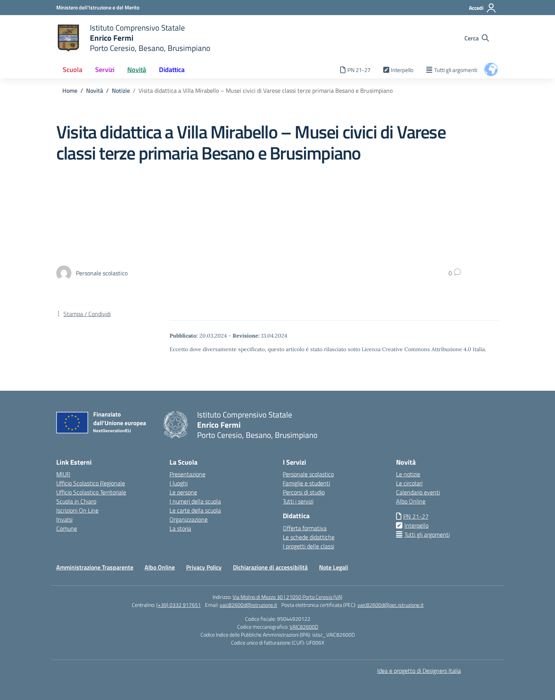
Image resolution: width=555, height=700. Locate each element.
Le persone (183, 492)
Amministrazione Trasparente (94, 567)
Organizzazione (189, 519)
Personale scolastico (308, 474)
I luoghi (179, 483)
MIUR (63, 474)
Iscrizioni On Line (77, 510)
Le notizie (408, 474)
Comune (66, 528)
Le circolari (409, 483)
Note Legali (333, 567)
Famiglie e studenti (306, 483)
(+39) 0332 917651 (178, 605)
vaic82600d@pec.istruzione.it (391, 605)
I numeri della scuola (195, 501)
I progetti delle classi (308, 546)
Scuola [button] (72, 69)
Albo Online (411, 501)
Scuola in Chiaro (76, 501)
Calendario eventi (418, 492)
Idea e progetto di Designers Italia (419, 670)
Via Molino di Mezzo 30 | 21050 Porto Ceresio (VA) (287, 597)
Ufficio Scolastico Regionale (90, 483)
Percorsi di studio (304, 492)
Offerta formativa (305, 528)
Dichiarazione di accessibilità (270, 567)
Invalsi (64, 519)
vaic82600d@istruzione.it (248, 605)
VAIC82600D (304, 627)
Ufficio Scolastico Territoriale (91, 492)
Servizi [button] (104, 69)
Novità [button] (136, 69)
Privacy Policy (204, 567)
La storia (180, 528)
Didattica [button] (172, 69)
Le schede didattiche (309, 537)
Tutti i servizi (298, 501)
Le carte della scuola (195, 510)
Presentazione (187, 474)
